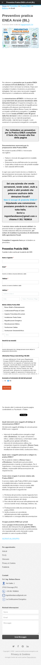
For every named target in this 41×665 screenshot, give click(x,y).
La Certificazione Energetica (16, 599)
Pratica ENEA (26, 6)
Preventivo (14, 6)
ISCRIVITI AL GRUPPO (10, 539)
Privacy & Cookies (9, 563)
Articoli (4, 551)
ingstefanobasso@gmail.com (16, 595)
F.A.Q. (4, 555)
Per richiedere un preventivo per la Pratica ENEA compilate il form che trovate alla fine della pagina (20, 134)
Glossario (5, 559)
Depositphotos (31, 657)
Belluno (5, 8)
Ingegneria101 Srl (27, 24)
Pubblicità (5, 567)
